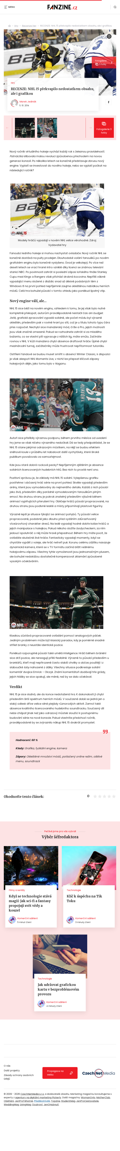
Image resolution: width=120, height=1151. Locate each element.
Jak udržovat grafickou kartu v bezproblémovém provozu (58, 989)
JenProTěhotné (24, 1101)
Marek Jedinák (27, 101)
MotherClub (103, 1097)
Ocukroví (37, 1104)
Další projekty (12, 1070)
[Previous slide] (9, 128)
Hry (16, 25)
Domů (9, 26)
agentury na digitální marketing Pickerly (38, 1097)
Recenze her (29, 25)
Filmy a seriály (17, 890)
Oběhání (9, 1101)
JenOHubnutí (51, 1104)
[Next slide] (88, 128)
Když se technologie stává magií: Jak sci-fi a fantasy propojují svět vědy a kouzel (30, 903)
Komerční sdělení (27, 918)
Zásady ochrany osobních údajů (19, 1077)
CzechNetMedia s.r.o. (32, 1094)
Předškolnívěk (42, 1101)
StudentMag (68, 1101)
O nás (7, 1066)
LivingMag (25, 1104)
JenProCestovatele (87, 1101)
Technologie (74, 890)
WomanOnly (88, 1097)
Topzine (55, 1101)
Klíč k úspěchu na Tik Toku (84, 898)
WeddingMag (11, 1104)
